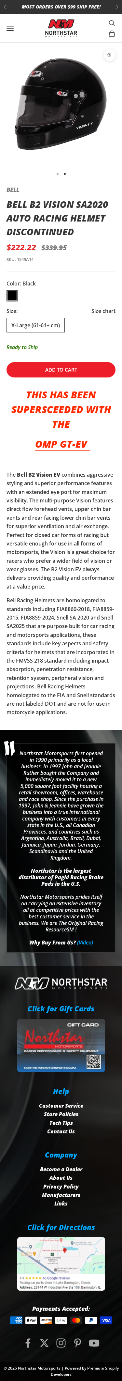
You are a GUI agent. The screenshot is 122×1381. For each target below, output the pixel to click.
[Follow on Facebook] (28, 1343)
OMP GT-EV (62, 444)
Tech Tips (61, 1123)
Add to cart (61, 369)
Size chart (103, 311)
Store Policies (61, 1114)
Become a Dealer (61, 1169)
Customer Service (61, 1105)
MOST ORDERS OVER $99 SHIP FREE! (61, 7)
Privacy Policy (61, 1186)
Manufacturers (61, 1195)
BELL (13, 189)
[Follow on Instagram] (61, 1343)
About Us (61, 1177)
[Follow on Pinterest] (77, 1343)
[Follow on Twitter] (44, 1343)
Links (61, 1203)
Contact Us (61, 1131)
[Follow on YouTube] (94, 1343)
